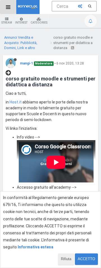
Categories (39, 22)
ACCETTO (86, 259)
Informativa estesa (35, 247)
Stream (6, 22)
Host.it (16, 102)
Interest (21, 22)
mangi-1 (26, 63)
